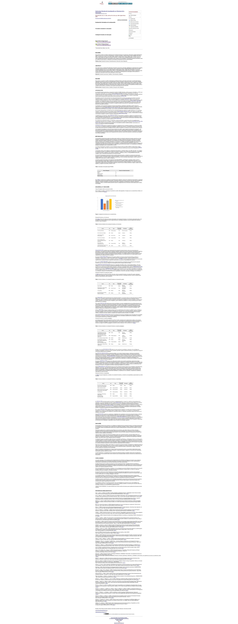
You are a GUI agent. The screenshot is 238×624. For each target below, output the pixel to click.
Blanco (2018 (101, 309)
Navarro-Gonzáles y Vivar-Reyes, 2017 (124, 111)
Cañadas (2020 (99, 297)
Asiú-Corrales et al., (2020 (107, 349)
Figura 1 (105, 191)
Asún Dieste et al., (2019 (99, 125)
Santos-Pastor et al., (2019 (109, 405)
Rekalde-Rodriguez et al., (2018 (103, 366)
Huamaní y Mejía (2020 (103, 261)
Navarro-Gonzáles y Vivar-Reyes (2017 (104, 314)
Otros (131, 34)
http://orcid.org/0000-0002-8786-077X (104, 45)
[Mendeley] (129, 34)
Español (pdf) (132, 18)
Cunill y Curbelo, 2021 (117, 118)
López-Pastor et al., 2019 (136, 121)
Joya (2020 (120, 258)
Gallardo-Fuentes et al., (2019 (137, 266)
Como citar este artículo (135, 23)
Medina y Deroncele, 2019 (123, 113)
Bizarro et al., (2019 (103, 303)
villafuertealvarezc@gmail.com (100, 612)
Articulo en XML (133, 20)
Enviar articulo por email (134, 28)
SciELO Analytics (133, 15)
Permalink (132, 38)
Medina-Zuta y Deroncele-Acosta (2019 (104, 264)
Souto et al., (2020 (117, 107)
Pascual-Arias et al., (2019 (109, 268)
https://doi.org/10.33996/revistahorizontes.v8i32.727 (103, 18)
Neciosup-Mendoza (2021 (99, 250)
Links (127, 493)
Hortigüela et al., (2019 (103, 360)
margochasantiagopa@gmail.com (101, 610)
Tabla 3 (98, 274)
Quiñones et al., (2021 (113, 115)
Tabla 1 (99, 179)
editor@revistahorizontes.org (119, 623)
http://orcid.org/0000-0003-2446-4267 (104, 42)
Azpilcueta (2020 (118, 402)
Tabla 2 (98, 219)
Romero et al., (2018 (103, 409)
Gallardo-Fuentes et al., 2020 (109, 107)
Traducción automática (134, 26)
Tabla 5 (98, 374)
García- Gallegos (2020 (104, 256)
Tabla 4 (134, 322)
